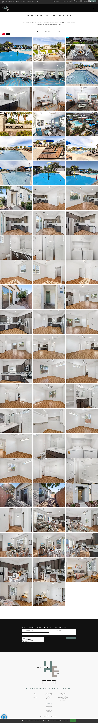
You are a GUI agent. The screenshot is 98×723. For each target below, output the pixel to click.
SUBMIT (71, 638)
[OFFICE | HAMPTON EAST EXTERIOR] (49, 124)
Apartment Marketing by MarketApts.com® (49, 718)
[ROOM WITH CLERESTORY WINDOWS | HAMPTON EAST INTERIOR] (82, 421)
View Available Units (49, 694)
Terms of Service (63, 700)
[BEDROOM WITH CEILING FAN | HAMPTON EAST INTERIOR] (49, 272)
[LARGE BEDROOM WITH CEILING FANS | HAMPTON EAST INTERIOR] (16, 396)
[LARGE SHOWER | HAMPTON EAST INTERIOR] (16, 99)
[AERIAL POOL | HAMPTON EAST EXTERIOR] (82, 124)
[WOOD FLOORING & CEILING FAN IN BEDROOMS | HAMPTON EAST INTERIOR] (16, 470)
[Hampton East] (49, 668)
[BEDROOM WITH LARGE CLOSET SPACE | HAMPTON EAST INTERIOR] (49, 470)
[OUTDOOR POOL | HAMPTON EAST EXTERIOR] (16, 173)
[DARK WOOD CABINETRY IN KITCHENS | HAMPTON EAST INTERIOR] (82, 223)
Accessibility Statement (63, 697)
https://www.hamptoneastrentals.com (49, 712)
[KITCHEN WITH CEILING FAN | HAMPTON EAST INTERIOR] (82, 198)
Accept (73, 720)
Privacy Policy (63, 696)
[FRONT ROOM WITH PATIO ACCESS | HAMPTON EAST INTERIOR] (82, 297)
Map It (3, 2)
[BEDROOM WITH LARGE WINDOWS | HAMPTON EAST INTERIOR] (49, 371)
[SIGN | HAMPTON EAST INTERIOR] (16, 124)
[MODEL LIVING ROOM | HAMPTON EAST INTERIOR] (49, 520)
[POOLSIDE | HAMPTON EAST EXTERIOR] (82, 148)
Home (35, 693)
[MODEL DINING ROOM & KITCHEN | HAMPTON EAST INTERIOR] (16, 570)
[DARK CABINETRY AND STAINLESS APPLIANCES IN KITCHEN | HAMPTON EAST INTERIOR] (16, 371)
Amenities (35, 696)
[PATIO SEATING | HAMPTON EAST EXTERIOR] (49, 49)
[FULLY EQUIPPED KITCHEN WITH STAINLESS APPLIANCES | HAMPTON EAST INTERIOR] (49, 570)
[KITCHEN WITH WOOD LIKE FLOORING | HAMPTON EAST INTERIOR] (49, 223)
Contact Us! (49, 711)
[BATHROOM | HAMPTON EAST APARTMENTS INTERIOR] (49, 446)
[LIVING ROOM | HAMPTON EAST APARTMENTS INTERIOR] (82, 322)
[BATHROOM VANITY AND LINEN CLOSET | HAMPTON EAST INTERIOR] (82, 396)
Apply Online (49, 696)
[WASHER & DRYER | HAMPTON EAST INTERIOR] (82, 247)
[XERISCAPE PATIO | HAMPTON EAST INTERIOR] (16, 495)
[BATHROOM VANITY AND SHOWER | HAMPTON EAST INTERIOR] (16, 421)
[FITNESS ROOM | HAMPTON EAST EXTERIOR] (16, 74)
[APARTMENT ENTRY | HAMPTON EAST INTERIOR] (82, 495)
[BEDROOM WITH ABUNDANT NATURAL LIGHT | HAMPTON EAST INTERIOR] (49, 396)
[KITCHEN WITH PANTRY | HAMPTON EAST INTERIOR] (49, 322)
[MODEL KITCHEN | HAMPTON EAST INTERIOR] (82, 545)
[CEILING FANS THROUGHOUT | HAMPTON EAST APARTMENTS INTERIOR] (49, 347)
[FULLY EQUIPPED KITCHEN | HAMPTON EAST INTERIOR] (16, 322)
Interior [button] (58, 31)
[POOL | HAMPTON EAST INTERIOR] (82, 74)
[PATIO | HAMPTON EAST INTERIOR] (16, 297)
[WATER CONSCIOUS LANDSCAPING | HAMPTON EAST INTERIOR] (49, 495)
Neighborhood (49, 693)
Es (57, 1)
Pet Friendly (49, 697)
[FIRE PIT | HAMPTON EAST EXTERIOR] (82, 49)
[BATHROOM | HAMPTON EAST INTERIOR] (16, 247)
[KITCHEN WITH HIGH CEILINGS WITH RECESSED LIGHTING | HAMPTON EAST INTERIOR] (49, 198)
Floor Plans (35, 697)
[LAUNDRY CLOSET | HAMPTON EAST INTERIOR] (82, 446)
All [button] (37, 31)
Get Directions (49, 698)
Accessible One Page (63, 698)
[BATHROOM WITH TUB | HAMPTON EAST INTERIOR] (82, 470)
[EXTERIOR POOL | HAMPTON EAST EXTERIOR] (16, 148)
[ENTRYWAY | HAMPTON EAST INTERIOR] (16, 520)
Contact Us (63, 694)
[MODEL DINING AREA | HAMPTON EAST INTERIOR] (49, 545)
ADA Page (77, 1)
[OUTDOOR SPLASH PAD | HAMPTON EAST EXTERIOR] (16, 49)
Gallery (35, 694)
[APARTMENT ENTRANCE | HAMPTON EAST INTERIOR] (16, 198)
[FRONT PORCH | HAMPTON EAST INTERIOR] (49, 297)
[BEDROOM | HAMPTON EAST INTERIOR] (16, 272)
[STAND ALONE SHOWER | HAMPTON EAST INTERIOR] (49, 247)
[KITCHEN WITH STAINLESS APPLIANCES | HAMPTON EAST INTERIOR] (16, 223)
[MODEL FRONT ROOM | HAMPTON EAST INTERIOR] (82, 520)
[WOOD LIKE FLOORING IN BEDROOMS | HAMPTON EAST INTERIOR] (82, 272)
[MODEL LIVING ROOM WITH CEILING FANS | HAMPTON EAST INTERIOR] (16, 545)
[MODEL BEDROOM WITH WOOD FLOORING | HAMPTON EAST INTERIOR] (49, 594)
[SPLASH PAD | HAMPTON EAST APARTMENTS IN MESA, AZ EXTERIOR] (49, 173)
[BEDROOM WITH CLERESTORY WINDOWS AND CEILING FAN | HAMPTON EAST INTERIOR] (16, 446)
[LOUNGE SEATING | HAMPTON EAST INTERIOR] (49, 99)
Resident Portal (63, 693)
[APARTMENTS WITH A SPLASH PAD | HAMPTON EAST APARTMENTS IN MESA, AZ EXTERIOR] (82, 173)
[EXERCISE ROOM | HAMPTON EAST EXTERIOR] (49, 74)
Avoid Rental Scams (67, 1)
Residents (86, 1)
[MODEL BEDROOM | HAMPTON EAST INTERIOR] (82, 570)
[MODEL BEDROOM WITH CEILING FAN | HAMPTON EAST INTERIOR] (16, 594)
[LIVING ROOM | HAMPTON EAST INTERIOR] (82, 99)
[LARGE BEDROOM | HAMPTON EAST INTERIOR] (82, 371)
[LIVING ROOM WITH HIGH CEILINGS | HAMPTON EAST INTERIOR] (16, 347)
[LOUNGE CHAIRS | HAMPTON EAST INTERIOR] (49, 148)
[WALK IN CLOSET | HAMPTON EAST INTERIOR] (49, 421)
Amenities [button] (47, 31)
